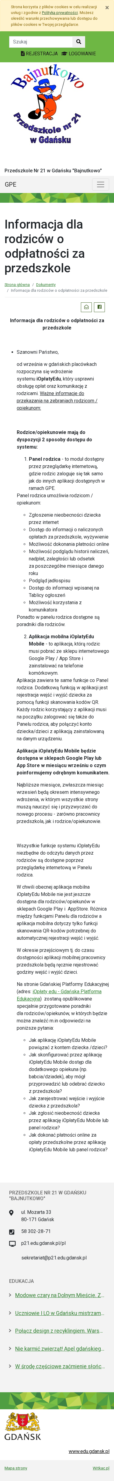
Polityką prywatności (60, 12)
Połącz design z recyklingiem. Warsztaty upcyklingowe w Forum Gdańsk (60, 1331)
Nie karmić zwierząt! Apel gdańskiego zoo (60, 1349)
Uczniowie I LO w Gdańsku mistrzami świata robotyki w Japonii (60, 1313)
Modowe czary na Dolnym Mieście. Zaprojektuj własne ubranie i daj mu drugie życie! (60, 1295)
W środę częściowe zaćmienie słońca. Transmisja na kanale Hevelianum (60, 1366)
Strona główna (17, 284)
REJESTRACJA (42, 54)
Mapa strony (16, 1468)
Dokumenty (46, 284)
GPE (10, 184)
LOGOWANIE (81, 54)
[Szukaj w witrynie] (78, 42)
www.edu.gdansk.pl (89, 1451)
